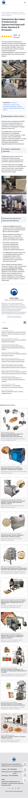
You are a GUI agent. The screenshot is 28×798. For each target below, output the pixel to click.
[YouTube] (9, 788)
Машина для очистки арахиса (8, 370)
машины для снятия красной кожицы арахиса (11, 269)
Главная (3, 12)
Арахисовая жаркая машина (8, 466)
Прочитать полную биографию (14, 316)
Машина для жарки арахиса (8, 338)
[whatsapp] (18, 788)
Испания (22, 192)
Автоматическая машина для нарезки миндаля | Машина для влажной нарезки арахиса (13, 347)
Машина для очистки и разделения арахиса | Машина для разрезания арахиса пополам (13, 372)
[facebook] (12, 788)
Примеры (9, 12)
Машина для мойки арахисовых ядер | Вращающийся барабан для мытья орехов (13, 366)
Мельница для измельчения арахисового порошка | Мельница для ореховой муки (13, 360)
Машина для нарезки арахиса (8, 344)
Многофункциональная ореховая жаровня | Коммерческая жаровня (13, 341)
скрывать (14, 102)
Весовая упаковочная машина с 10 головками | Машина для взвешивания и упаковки (13, 379)
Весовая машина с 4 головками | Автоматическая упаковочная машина (12, 386)
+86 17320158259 (12, 769)
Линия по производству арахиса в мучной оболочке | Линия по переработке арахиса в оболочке (13, 334)
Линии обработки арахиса (7, 330)
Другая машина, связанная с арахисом (10, 364)
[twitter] (15, 788)
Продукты (16, 338)
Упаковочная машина (6, 376)
